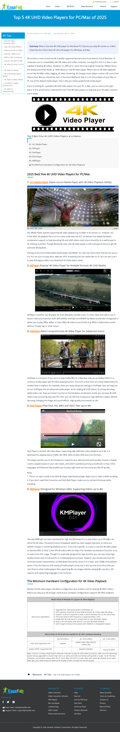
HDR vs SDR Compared (13, 57)
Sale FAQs (78, 703)
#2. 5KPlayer (34, 148)
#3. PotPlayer (35, 152)
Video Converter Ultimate (58, 696)
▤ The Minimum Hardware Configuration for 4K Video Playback (57, 164)
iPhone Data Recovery (56, 714)
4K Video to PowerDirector (8, 90)
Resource (37, 674)
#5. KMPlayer (35, 160)
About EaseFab (105, 692)
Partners (103, 710)
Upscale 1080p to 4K (12, 54)
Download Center (100, 2)
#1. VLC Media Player (38, 144)
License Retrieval (80, 700)
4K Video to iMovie (11, 70)
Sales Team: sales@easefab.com (18, 707)
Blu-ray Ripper (54, 703)
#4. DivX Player (35, 156)
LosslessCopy (53, 707)
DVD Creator (53, 710)
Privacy (102, 703)
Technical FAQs (80, 707)
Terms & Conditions (107, 696)
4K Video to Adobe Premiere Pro (11, 84)
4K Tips (47, 674)
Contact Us (104, 700)
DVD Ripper (52, 700)
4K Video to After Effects (13, 79)
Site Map (77, 714)
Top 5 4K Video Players (13, 47)
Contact (116, 2)
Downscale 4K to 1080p (13, 50)
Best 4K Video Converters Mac (9, 42)
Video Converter (54, 692)
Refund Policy (105, 707)
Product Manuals (80, 710)
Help (76, 692)
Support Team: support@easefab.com (20, 710)
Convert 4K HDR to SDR (13, 61)
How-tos (77, 696)
